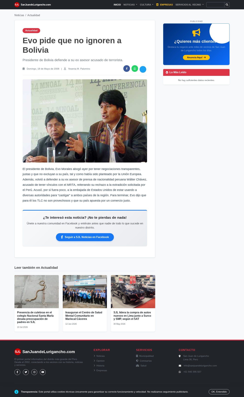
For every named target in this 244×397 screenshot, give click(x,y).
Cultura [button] (146, 4)
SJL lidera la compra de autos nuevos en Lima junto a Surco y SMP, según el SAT (132, 315)
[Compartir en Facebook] (126, 68)
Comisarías (146, 360)
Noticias (19, 15)
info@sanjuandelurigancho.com (200, 365)
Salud (143, 365)
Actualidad (33, 15)
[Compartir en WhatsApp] (134, 68)
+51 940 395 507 (192, 371)
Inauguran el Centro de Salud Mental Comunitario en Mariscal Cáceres (83, 315)
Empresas (166, 4)
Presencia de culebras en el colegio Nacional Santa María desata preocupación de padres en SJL (35, 317)
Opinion (100, 360)
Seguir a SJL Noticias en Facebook (87, 237)
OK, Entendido (219, 391)
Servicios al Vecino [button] (188, 4)
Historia (100, 365)
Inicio (117, 4)
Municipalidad (146, 356)
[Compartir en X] (143, 69)
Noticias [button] (129, 4)
